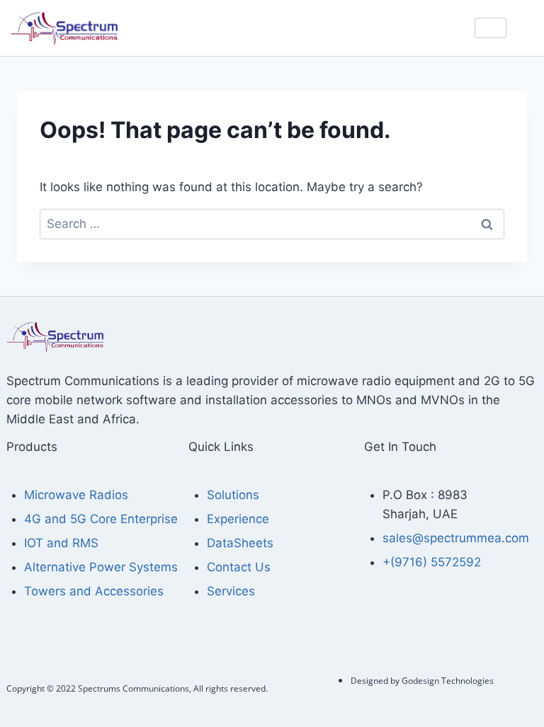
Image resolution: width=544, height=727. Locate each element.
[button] (529, 25)
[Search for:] (272, 224)
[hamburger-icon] (490, 28)
